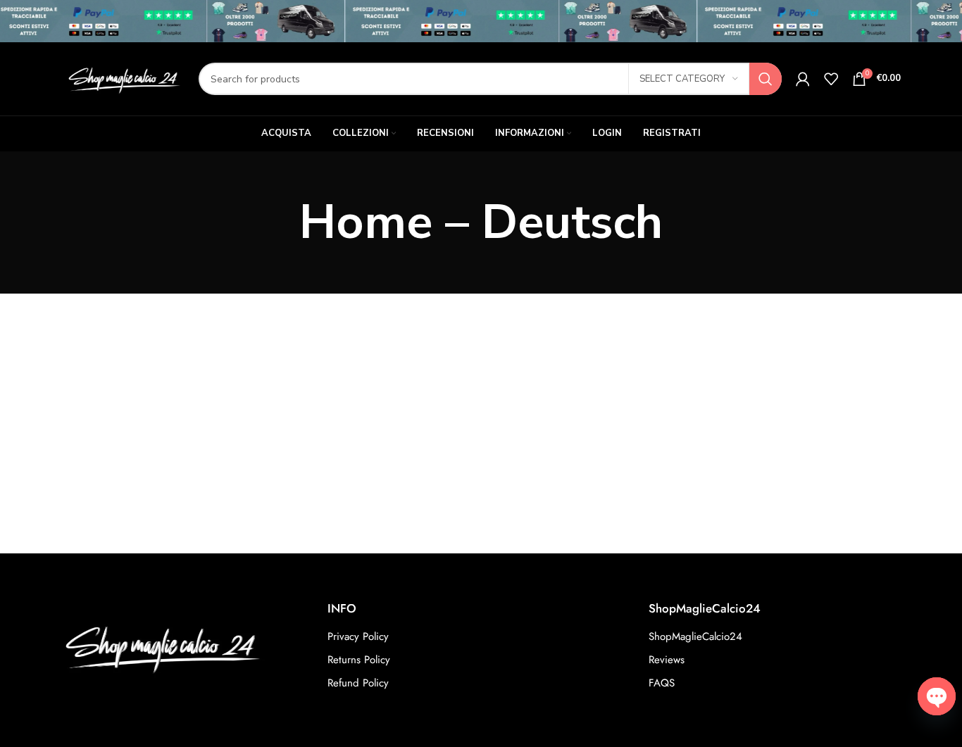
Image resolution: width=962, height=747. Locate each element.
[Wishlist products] (831, 79)
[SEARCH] (765, 79)
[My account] (803, 79)
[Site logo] (123, 77)
